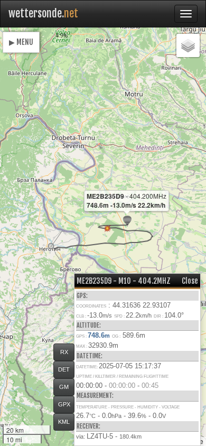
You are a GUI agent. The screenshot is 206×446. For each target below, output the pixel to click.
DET (64, 369)
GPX (64, 404)
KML (64, 422)
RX (64, 352)
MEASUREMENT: (95, 395)
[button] (51, 246)
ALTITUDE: (89, 325)
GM (64, 387)
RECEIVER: (88, 426)
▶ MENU (21, 42)
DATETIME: (89, 356)
